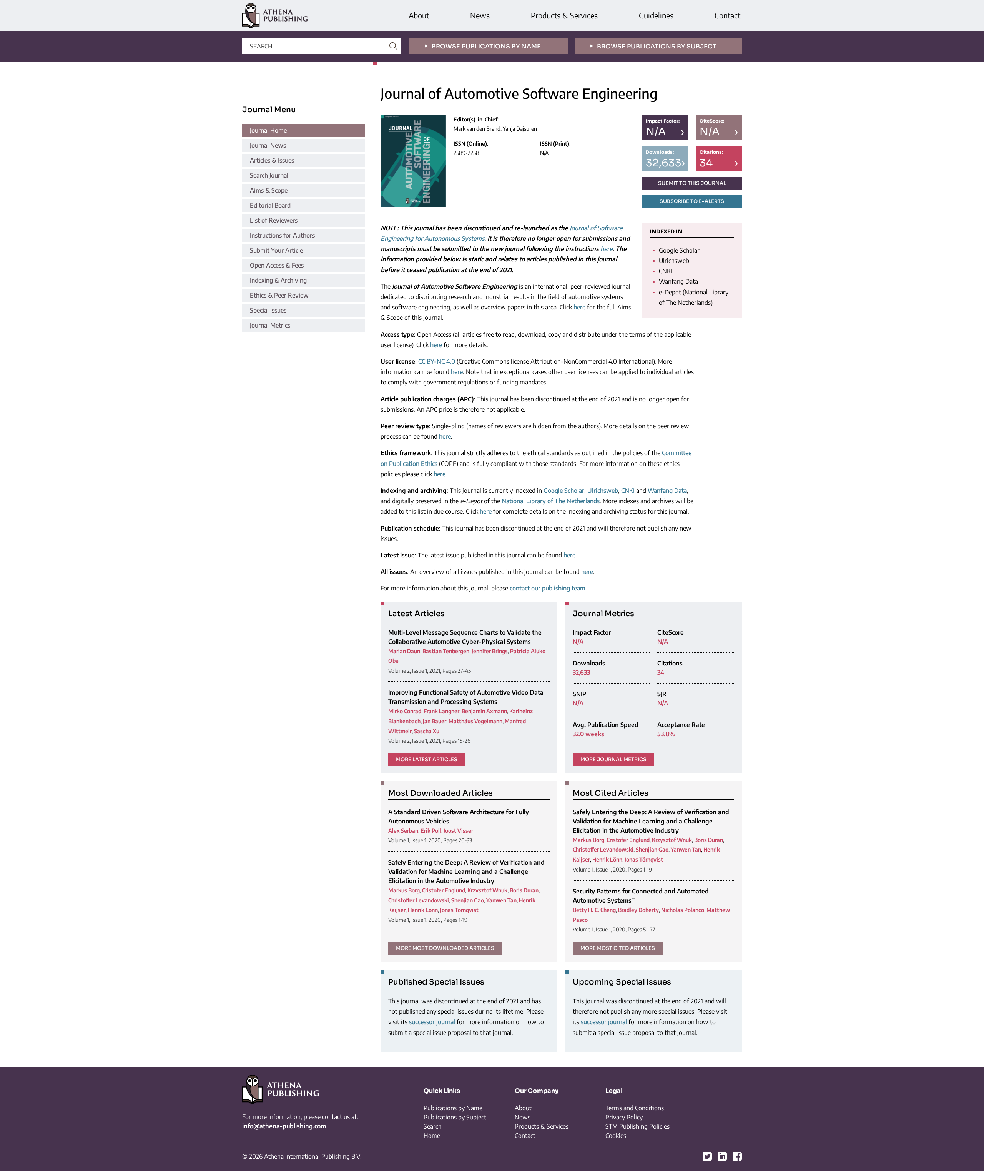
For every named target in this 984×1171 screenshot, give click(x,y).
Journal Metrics (270, 325)
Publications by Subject (455, 1117)
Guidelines (656, 15)
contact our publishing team (547, 588)
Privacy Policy (624, 1117)
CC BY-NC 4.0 (436, 361)
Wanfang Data (667, 490)
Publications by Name (453, 1108)
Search (433, 1126)
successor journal (432, 1022)
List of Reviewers (274, 220)
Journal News (268, 145)
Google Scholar (564, 490)
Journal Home (268, 130)
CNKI (628, 490)
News (480, 15)
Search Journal (269, 175)
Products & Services (564, 15)
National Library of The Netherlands (551, 501)
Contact (727, 15)
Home (432, 1135)
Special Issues (268, 310)
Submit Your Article (276, 250)
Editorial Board (270, 205)
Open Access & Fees (277, 265)
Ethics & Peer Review (279, 295)
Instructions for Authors (282, 235)
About (419, 15)
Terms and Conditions (634, 1108)
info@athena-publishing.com (284, 1126)
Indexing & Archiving (278, 280)
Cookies (615, 1135)
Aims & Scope (269, 190)
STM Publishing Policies (637, 1126)
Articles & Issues (272, 160)
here (606, 249)
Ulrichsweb (602, 490)
